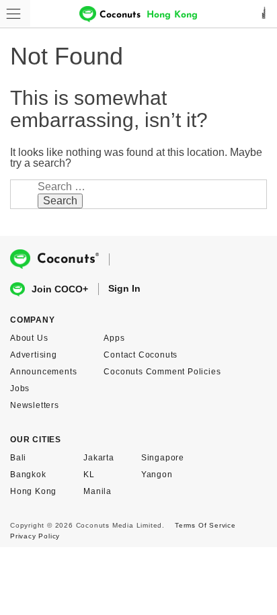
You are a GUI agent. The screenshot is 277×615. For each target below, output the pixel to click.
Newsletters (34, 405)
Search (60, 200)
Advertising (33, 355)
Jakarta (98, 457)
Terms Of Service (205, 525)
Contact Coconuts (140, 355)
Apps (114, 338)
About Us (29, 338)
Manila (97, 491)
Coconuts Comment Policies (162, 371)
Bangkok (28, 474)
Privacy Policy (35, 536)
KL (89, 474)
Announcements (43, 371)
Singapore (162, 457)
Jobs (20, 388)
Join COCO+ (60, 289)
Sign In (124, 288)
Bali (18, 457)
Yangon (157, 474)
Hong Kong (33, 491)
